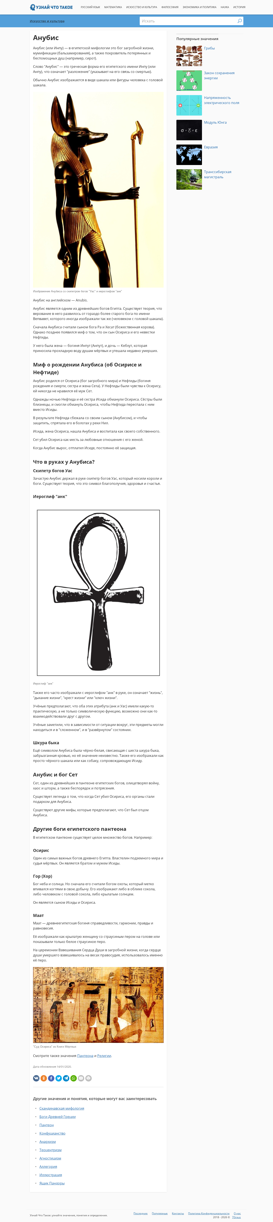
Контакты (178, 1213)
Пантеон (46, 1125)
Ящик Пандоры (52, 1183)
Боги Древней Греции (57, 1116)
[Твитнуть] (58, 1078)
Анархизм (47, 1141)
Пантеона (85, 1055)
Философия (170, 7)
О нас (237, 1213)
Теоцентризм (50, 1150)
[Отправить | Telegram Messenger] (66, 1078)
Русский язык (90, 7)
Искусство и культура (141, 7)
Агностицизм (50, 1158)
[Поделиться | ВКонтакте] (36, 1078)
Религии (104, 1055)
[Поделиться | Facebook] (51, 1078)
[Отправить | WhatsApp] (73, 1078)
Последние (141, 1213)
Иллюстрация (50, 1175)
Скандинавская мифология (61, 1108)
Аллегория (48, 1166)
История (239, 7)
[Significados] (51, 9)
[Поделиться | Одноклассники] (44, 1078)
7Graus (236, 1217)
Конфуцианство (52, 1133)
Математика (113, 7)
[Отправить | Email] (81, 1078)
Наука (225, 7)
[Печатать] (88, 1078)
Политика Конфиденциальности (208, 1213)
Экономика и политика (199, 7)
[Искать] (239, 21)
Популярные (160, 1213)
